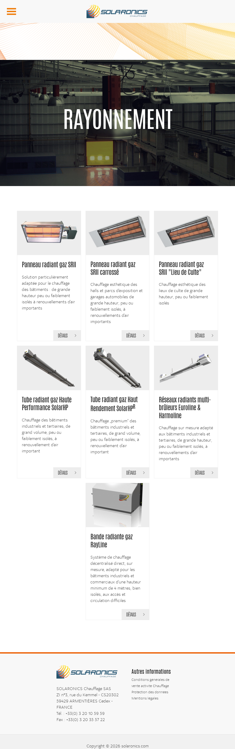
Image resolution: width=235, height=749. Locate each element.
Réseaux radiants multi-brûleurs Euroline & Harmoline (185, 408)
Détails (62, 336)
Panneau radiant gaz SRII (49, 265)
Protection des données (149, 692)
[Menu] (11, 11)
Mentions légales (144, 698)
